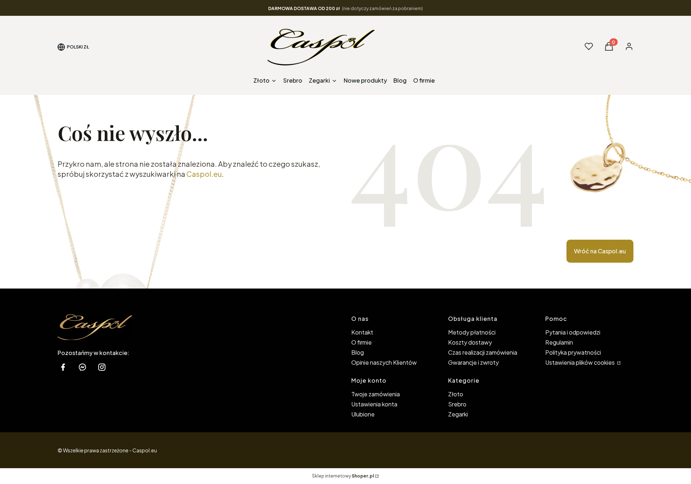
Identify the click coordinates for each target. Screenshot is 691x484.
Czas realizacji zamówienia (482, 352)
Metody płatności (472, 332)
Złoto (455, 394)
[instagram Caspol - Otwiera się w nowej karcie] (101, 367)
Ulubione (363, 414)
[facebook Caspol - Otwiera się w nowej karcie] (63, 367)
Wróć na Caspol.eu (600, 251)
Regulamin (559, 342)
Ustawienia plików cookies (580, 362)
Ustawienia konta (374, 404)
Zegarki (458, 414)
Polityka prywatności (573, 352)
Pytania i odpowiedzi (572, 332)
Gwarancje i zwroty (473, 362)
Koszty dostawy (470, 342)
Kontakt (362, 332)
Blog (357, 352)
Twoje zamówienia (375, 394)
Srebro (457, 404)
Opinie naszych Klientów (384, 362)
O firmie (361, 342)
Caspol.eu (204, 173)
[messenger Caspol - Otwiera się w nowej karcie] (82, 367)
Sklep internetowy (343, 476)
